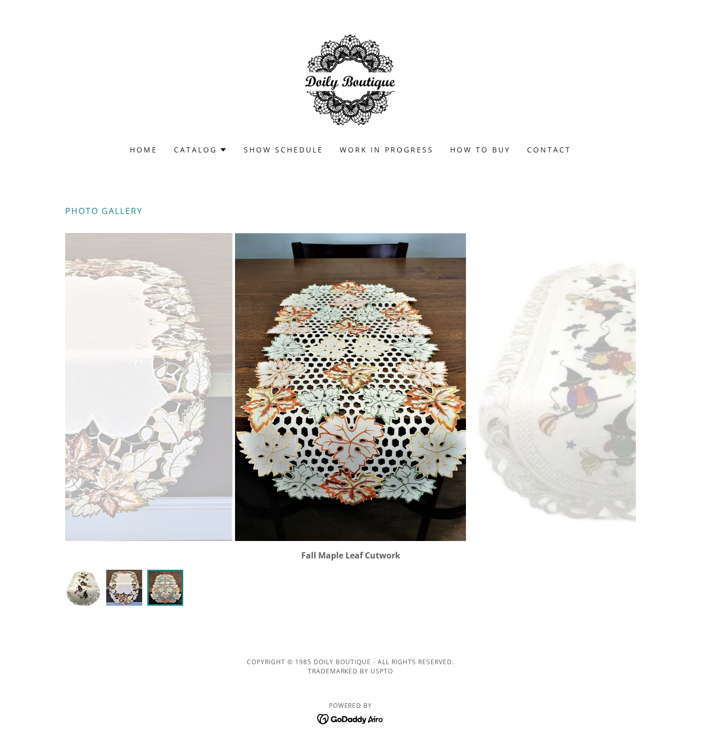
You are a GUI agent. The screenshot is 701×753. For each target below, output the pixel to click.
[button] (200, 150)
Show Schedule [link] (283, 150)
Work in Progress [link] (387, 150)
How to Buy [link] (480, 150)
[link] (350, 79)
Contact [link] (549, 150)
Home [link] (144, 150)
